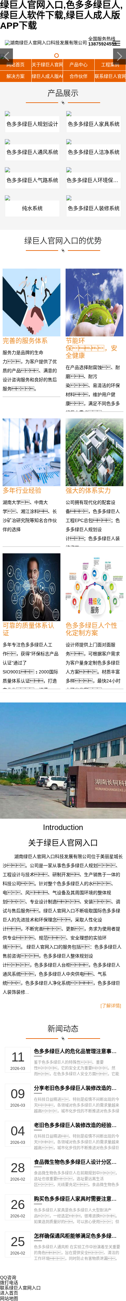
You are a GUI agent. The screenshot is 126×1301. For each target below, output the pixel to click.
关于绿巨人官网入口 (47, 64)
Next (119, 56)
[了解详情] (110, 1005)
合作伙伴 (78, 76)
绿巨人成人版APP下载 (47, 76)
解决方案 (15, 76)
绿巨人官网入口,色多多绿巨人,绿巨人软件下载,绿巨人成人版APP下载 (61, 15)
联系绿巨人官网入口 (110, 76)
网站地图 (9, 1298)
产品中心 (78, 64)
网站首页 (15, 64)
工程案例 (110, 64)
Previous (6, 56)
